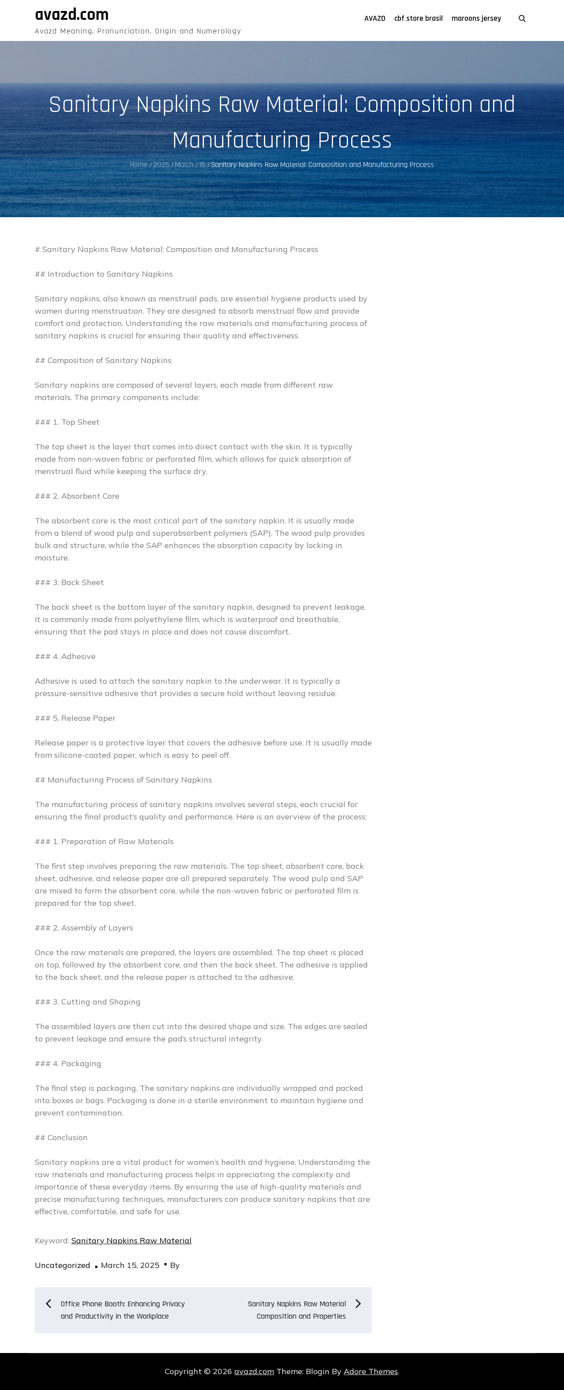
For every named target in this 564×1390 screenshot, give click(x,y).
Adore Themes (371, 1371)
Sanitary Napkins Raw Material (131, 1240)
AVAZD (375, 18)
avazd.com (72, 15)
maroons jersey (476, 18)
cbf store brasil (418, 18)
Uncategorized (62, 1265)
